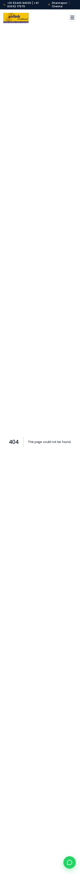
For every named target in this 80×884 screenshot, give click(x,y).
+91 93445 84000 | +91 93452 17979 (23, 4)
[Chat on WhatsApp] (69, 862)
